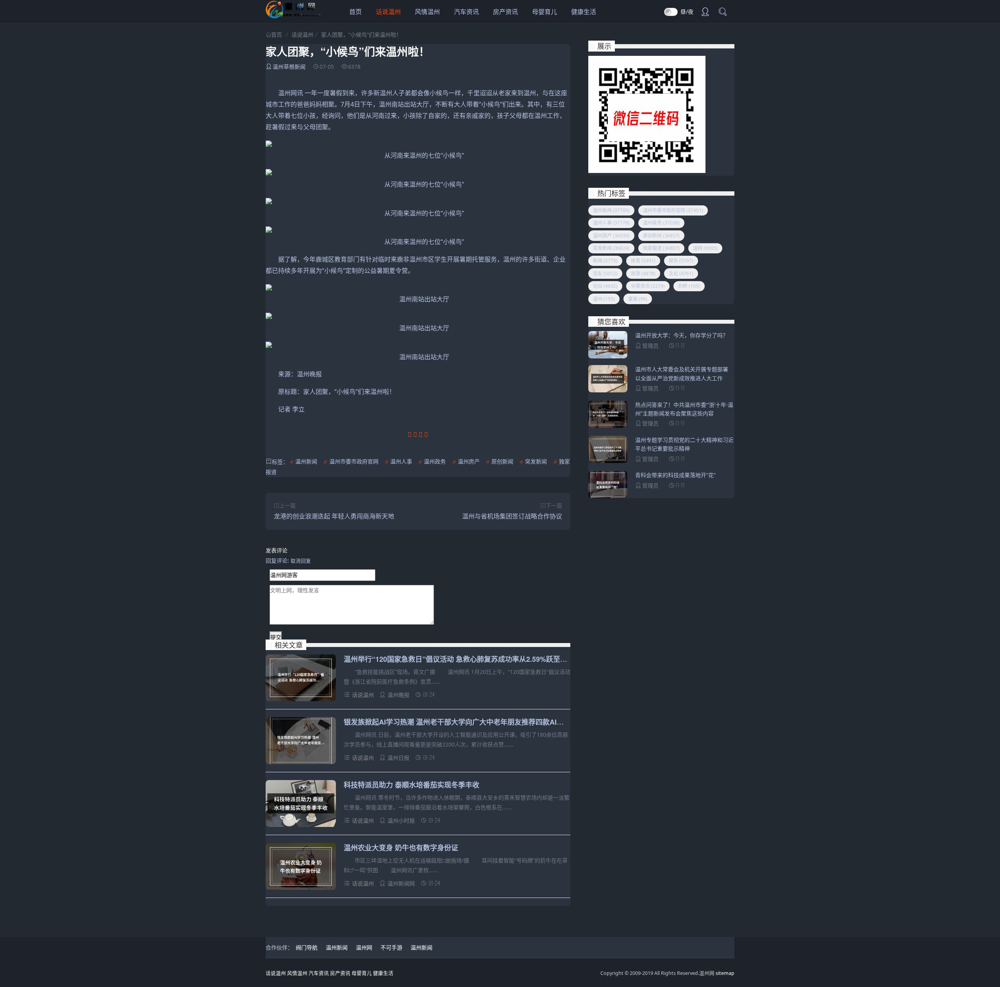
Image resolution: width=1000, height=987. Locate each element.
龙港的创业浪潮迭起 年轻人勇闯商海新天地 (334, 516)
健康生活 (583, 11)
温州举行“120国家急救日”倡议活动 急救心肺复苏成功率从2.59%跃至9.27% (462, 659)
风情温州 (427, 11)
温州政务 (435, 461)
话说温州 (388, 11)
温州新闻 (306, 461)
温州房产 (469, 461)
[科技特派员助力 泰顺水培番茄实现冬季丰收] (301, 805)
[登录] (705, 12)
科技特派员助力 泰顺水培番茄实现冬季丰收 (411, 785)
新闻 (605, 260)
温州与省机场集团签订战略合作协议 (512, 516)
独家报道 (661, 248)
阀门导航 (307, 947)
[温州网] (293, 16)
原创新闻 (502, 461)
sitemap (725, 973)
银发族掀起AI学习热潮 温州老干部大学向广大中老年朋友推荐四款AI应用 (457, 722)
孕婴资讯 (648, 286)
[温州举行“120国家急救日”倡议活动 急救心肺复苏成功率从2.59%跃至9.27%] (301, 679)
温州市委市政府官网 (354, 461)
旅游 (643, 273)
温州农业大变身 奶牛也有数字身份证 (401, 848)
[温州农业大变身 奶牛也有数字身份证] (301, 868)
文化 (681, 273)
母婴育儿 (544, 11)
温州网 (364, 947)
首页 (355, 11)
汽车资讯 (466, 11)
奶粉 (689, 286)
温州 (604, 299)
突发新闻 (536, 461)
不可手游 (391, 947)
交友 (605, 273)
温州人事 (401, 461)
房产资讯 (505, 11)
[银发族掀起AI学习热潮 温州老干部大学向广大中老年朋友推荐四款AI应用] (301, 742)
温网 (705, 248)
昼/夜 (686, 11)
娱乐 (681, 260)
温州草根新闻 (289, 66)
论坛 (605, 286)
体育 (643, 260)
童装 (637, 299)
